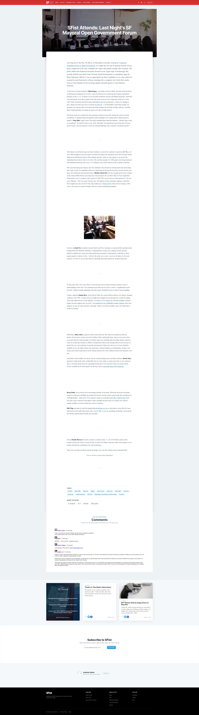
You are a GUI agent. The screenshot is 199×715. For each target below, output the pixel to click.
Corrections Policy (113, 702)
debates (93, 491)
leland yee (126, 491)
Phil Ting (90, 494)
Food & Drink (86, 2)
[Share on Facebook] (91, 616)
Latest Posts (89, 695)
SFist (49, 692)
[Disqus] (99, 547)
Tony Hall (121, 494)
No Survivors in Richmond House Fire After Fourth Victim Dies (63, 605)
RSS (133, 700)
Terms (69, 711)
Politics (62, 2)
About (110, 695)
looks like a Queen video (118, 398)
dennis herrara (100, 491)
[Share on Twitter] (88, 616)
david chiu (85, 491)
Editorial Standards (113, 700)
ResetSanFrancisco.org (100, 408)
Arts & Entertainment (98, 2)
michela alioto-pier (80, 494)
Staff (110, 697)
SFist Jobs (88, 697)
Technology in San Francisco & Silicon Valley (106, 494)
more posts (89, 674)
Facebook (134, 695)
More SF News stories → (63, 617)
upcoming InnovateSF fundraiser (113, 366)
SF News (93, 23)
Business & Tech (70, 2)
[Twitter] (141, 2)
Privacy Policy (63, 711)
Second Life (98, 105)
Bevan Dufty (77, 491)
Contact (108, 2)
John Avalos (118, 491)
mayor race (70, 494)
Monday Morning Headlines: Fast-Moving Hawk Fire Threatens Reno (63, 599)
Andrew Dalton (103, 23)
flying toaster (107, 184)
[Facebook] (138, 2)
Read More (105, 673)
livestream (94, 115)
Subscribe (150, 2)
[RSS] (145, 2)
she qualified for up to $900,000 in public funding (108, 303)
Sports (79, 2)
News (56, 2)
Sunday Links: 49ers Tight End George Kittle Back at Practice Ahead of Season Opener (63, 611)
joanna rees (109, 491)
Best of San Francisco (91, 700)
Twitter (134, 697)
